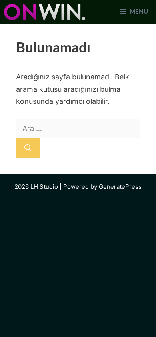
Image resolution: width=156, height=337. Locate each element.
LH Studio (44, 186)
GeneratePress (120, 186)
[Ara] (28, 148)
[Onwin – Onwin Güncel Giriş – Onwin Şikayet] (44, 12)
